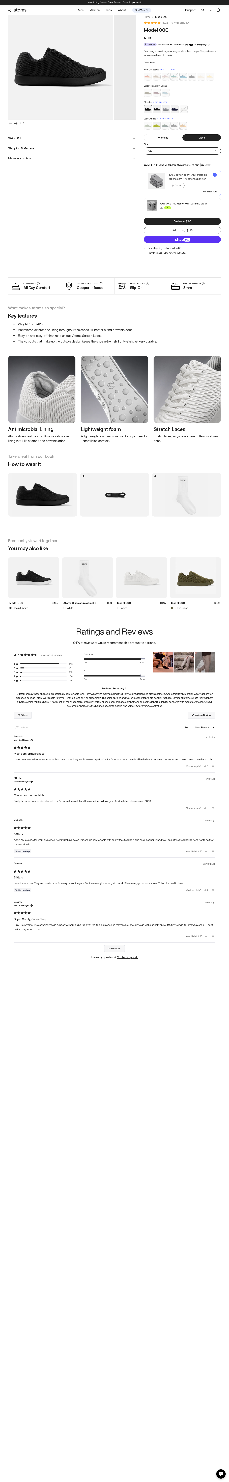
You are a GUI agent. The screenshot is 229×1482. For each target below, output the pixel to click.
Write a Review (181, 22)
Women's (163, 137)
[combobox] (177, 185)
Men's (201, 137)
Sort (187, 727)
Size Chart (212, 191)
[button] (43, 664)
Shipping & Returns (21, 148)
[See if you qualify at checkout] (209, 45)
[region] (184, 662)
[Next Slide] (212, 662)
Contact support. (127, 957)
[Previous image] (10, 123)
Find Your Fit (141, 10)
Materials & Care (19, 158)
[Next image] (15, 123)
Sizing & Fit (15, 138)
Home (147, 17)
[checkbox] (182, 183)
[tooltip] (126, 688)
